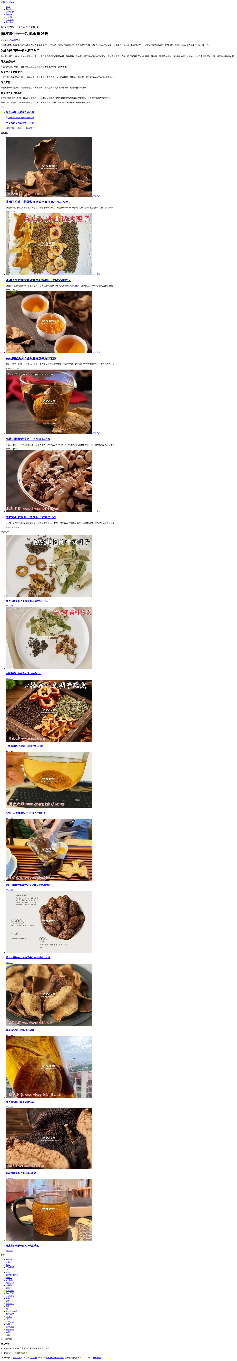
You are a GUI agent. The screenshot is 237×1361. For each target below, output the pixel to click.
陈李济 (9, 1288)
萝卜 (8, 1270)
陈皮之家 (17, 1358)
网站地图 (97, 1358)
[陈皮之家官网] (7, 2)
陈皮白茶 (10, 1296)
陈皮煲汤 (10, 1259)
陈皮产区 (10, 1304)
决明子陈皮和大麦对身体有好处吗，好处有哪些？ (38, 280)
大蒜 (8, 1262)
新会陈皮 (10, 9)
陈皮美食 (10, 22)
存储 (8, 1272)
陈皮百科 (10, 20)
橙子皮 (9, 1319)
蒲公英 (9, 1317)
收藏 (8, 1298)
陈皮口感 (10, 1327)
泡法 (8, 1265)
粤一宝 (9, 1278)
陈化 (8, 1301)
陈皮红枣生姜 (12, 1311)
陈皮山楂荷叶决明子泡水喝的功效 (28, 439)
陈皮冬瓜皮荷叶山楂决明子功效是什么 (31, 517)
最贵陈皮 (10, 1283)
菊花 (8, 1335)
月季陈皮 (10, 1314)
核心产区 (10, 1293)
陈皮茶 (9, 14)
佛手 (8, 1324)
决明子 (4, 107)
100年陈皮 (10, 1280)
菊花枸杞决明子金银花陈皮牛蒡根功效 (31, 358)
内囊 (8, 1332)
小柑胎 (9, 1285)
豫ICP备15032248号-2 (55, 1358)
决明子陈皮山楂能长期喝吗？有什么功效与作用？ (38, 202)
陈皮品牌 (10, 12)
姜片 (8, 1306)
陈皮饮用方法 (12, 1275)
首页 (8, 7)
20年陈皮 (10, 1322)
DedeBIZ (33, 1358)
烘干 (8, 1309)
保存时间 (10, 1267)
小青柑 (9, 17)
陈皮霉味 (10, 1329)
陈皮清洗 (10, 1291)
